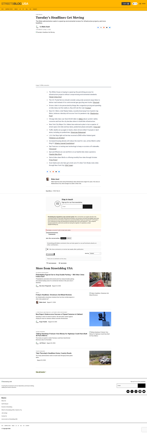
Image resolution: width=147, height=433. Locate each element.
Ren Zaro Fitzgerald (45, 286)
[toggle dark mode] (135, 3)
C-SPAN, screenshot (44, 85)
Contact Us (4, 416)
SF (23, 9)
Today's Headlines (40, 351)
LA (20, 9)
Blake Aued (46, 27)
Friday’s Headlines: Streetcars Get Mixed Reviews (54, 295)
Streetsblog (39, 14)
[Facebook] (128, 391)
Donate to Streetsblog (7, 406)
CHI (30, 9)
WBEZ (81, 119)
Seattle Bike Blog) (56, 154)
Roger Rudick (43, 321)
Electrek (96, 102)
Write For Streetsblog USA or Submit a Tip (12, 410)
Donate (35, 9)
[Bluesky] (143, 391)
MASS (16, 9)
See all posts (40, 372)
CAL (27, 9)
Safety (37, 292)
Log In (124, 3)
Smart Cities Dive (55, 97)
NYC (3, 9)
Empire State (9, 9)
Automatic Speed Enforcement (59, 312)
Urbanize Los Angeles (57, 138)
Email (64, 206)
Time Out (97, 127)
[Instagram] (136, 391)
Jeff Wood (42, 343)
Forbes (88, 108)
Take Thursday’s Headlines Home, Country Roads (54, 353)
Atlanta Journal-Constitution (64, 143)
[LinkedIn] (139, 391)
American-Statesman (78, 132)
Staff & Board (5, 403)
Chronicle (53, 149)
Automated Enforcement (42, 272)
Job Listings (4, 413)
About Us (4, 400)
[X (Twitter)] (132, 391)
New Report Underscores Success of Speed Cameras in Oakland (59, 314)
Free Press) (53, 160)
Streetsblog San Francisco (44, 312)
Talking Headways (40, 331)
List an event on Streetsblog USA (9, 419)
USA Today (69, 165)
